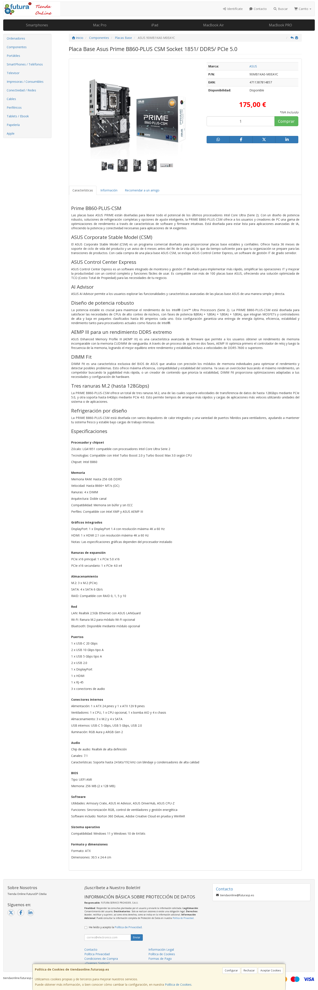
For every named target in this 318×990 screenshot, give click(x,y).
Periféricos (14, 107)
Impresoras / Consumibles (25, 82)
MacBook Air (213, 25)
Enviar (136, 937)
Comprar (286, 121)
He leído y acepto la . (115, 927)
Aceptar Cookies (270, 970)
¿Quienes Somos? (96, 963)
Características (82, 190)
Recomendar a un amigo (142, 190)
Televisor (13, 73)
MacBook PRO (280, 25)
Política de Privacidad (183, 918)
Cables (11, 99)
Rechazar (249, 970)
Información (108, 190)
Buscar (282, 9)
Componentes (17, 47)
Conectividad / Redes (21, 90)
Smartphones (37, 25)
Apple (10, 133)
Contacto (260, 9)
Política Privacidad (97, 954)
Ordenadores (16, 38)
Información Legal (161, 949)
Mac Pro (99, 25)
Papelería (13, 125)
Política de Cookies (178, 984)
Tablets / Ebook (18, 116)
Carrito (303, 9)
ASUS (253, 66)
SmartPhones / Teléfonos (25, 64)
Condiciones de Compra (101, 959)
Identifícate (234, 9)
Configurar (231, 970)
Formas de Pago (160, 959)
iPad (154, 25)
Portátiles (13, 56)
